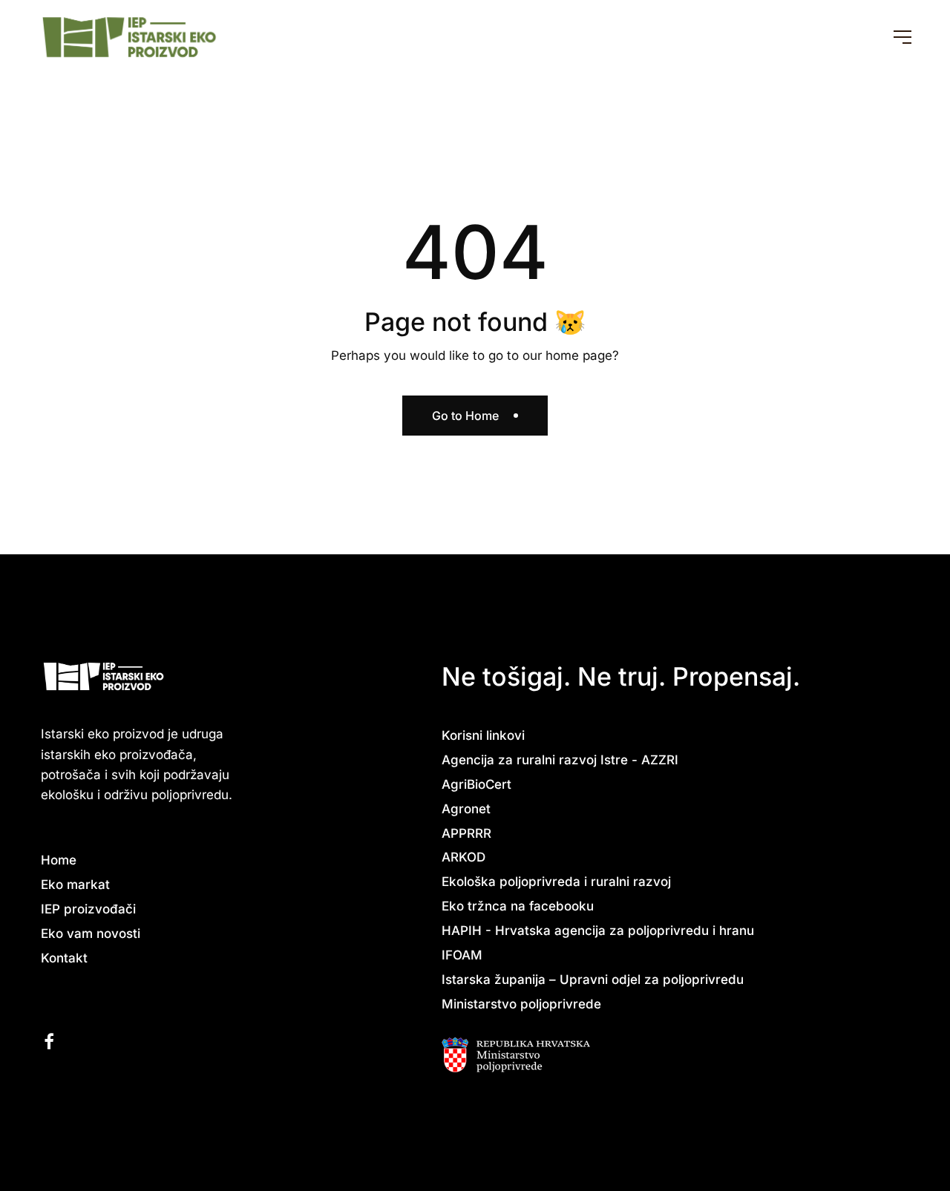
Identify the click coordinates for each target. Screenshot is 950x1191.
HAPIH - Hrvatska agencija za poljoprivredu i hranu (598, 930)
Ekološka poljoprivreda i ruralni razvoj (556, 881)
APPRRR (466, 833)
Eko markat (75, 884)
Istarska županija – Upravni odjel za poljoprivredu (593, 979)
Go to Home (465, 415)
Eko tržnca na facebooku (518, 906)
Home (58, 860)
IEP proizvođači (88, 909)
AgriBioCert (476, 784)
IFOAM (462, 955)
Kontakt (64, 958)
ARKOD (463, 857)
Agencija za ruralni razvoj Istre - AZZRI (560, 759)
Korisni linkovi (483, 735)
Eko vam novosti (90, 933)
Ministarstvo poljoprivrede (521, 1004)
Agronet (466, 808)
